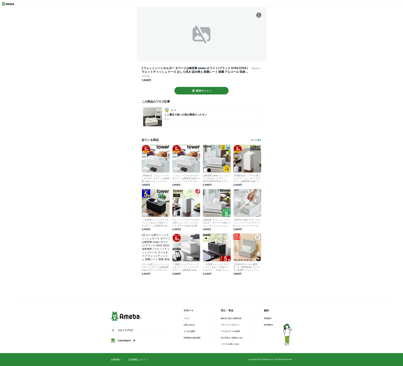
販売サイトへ (203, 90)
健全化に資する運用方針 (231, 318)
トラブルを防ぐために (230, 344)
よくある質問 (189, 331)
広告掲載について (137, 359)
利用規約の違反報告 (192, 338)
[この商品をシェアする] (258, 15)
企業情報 (115, 359)
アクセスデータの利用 (230, 331)
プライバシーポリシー (230, 325)
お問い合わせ (189, 325)
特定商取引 (268, 325)
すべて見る (256, 140)
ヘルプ (186, 318)
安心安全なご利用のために (232, 338)
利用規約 (267, 318)
